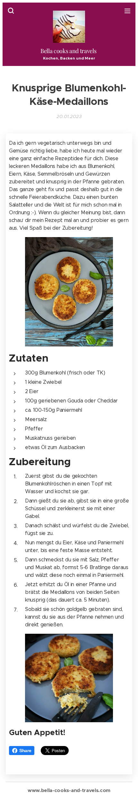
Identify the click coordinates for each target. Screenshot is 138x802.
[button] (11, 11)
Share (25, 750)
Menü (127, 10)
